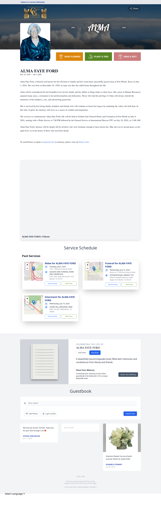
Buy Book (95, 352)
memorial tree (49, 141)
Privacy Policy (73, 483)
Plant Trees (69, 284)
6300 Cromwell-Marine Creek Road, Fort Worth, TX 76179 (121, 278)
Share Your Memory (128, 374)
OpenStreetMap (83, 487)
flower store (84, 141)
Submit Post (130, 414)
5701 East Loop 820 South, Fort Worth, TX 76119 (62, 277)
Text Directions (52, 284)
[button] (33, 268)
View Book (82, 352)
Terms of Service (86, 483)
